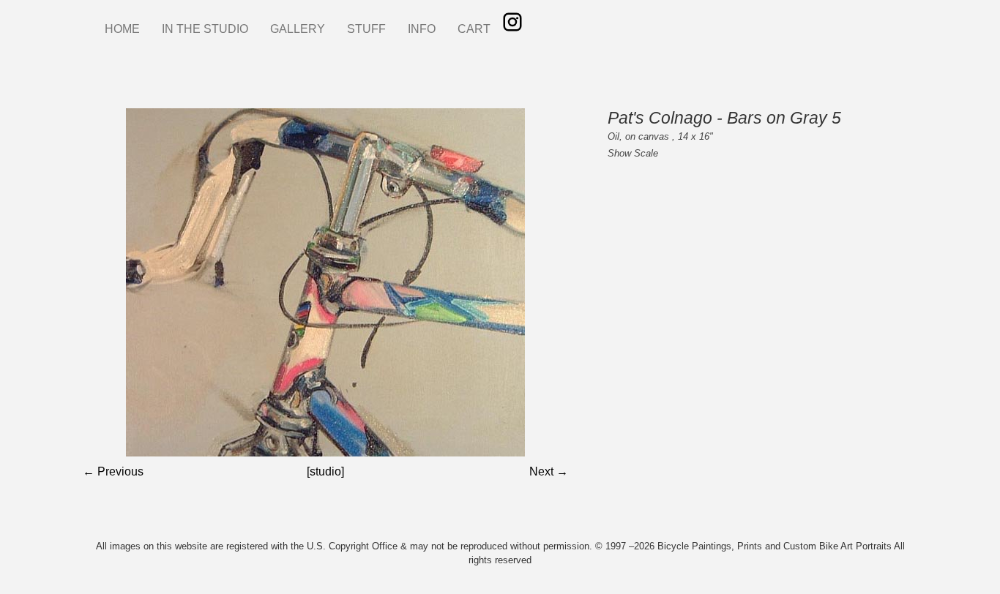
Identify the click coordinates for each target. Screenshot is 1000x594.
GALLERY (297, 29)
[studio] (325, 471)
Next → (548, 471)
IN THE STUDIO (205, 29)
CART (474, 29)
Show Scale (633, 153)
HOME (122, 29)
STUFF (366, 29)
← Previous (113, 471)
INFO (422, 29)
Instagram (512, 22)
